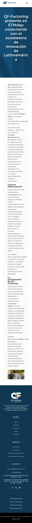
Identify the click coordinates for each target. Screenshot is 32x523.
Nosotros (16, 425)
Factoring (16, 447)
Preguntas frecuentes (16, 508)
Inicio (16, 422)
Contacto (16, 434)
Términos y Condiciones (16, 502)
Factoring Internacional (16, 453)
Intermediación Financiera (16, 456)
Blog (16, 431)
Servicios (16, 428)
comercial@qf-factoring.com (16, 469)
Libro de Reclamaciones (16, 498)
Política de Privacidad (16, 505)
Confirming (16, 450)
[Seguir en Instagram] (19, 487)
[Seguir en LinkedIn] (16, 487)
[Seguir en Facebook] (12, 487)
